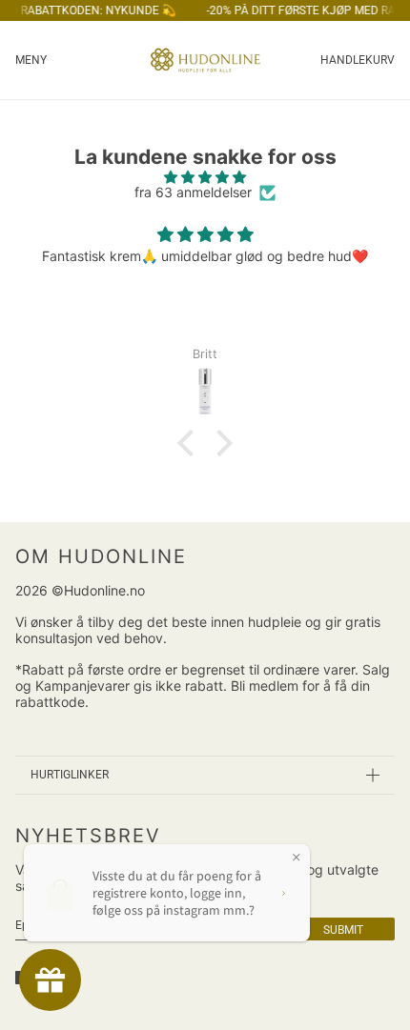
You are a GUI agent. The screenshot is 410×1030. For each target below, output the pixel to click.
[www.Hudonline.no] (205, 60)
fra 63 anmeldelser (193, 192)
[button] (190, 443)
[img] (205, 178)
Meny (31, 60)
